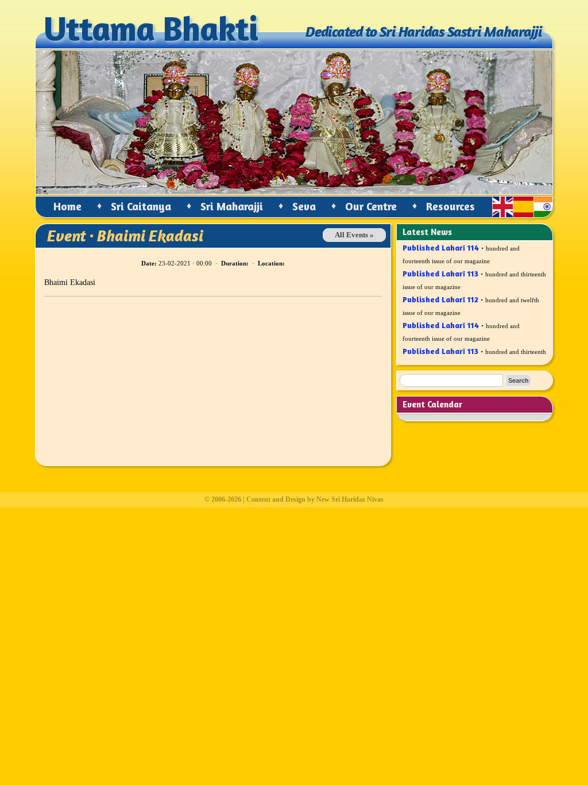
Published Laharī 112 (440, 295)
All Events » (354, 235)
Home (67, 206)
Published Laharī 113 (440, 269)
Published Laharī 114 (441, 243)
